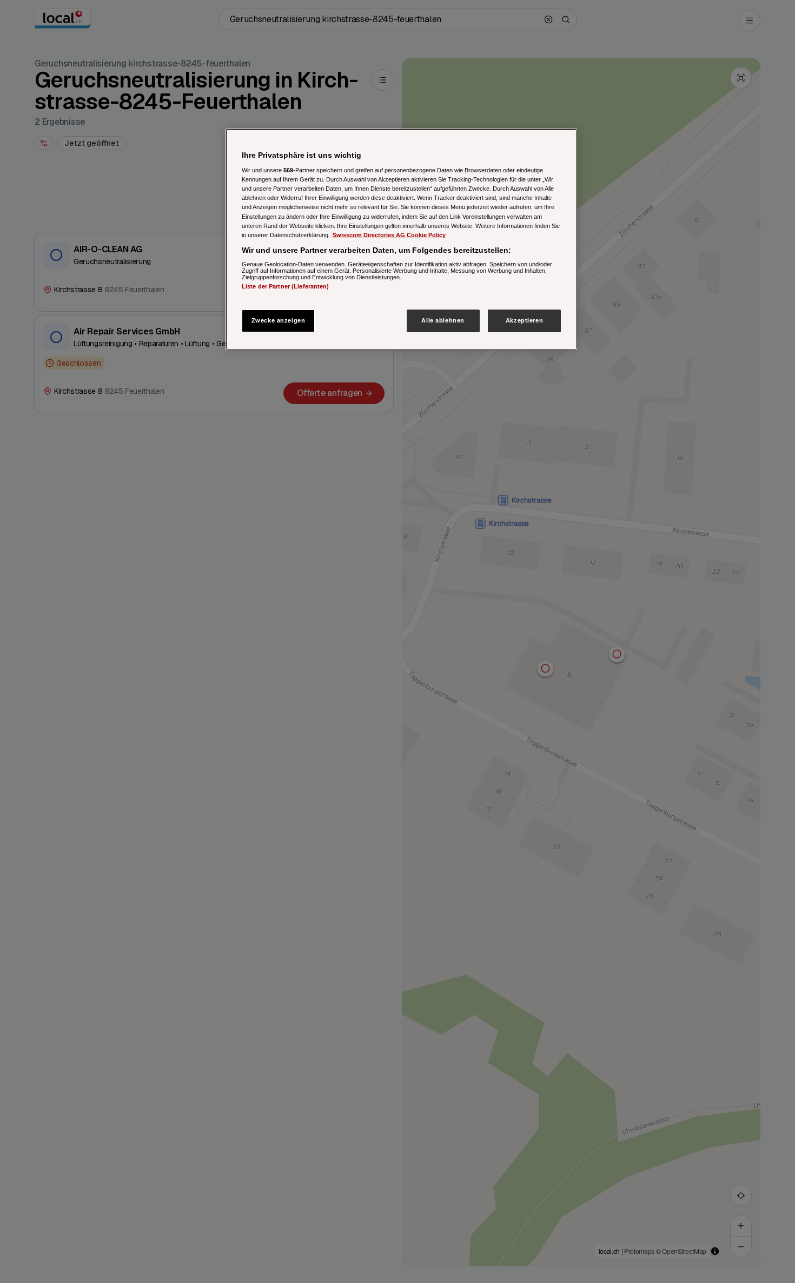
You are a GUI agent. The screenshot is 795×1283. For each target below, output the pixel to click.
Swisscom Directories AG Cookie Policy (389, 235)
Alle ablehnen (442, 320)
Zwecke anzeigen (278, 320)
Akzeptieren (524, 320)
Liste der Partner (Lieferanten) (285, 286)
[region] (401, 240)
